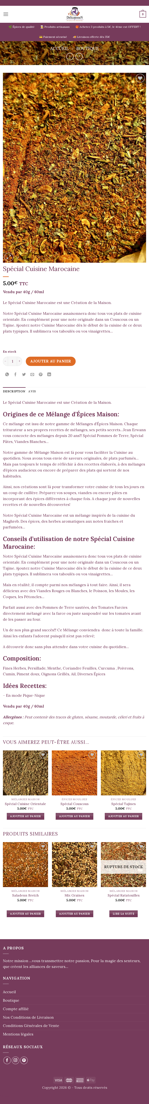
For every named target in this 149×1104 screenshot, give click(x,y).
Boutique (87, 48)
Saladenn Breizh (25, 895)
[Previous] (3, 883)
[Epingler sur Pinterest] (41, 374)
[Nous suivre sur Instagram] (15, 1060)
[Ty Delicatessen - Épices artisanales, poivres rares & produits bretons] (75, 14)
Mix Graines (74, 895)
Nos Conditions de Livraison (28, 1017)
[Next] (146, 883)
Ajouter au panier (50, 361)
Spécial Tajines (123, 804)
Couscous (118, 319)
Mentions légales (18, 1034)
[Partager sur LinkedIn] (49, 374)
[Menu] (6, 14)
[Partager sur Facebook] (15, 374)
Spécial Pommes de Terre (106, 435)
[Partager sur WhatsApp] (7, 374)
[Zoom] (8, 257)
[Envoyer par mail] (32, 374)
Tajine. (9, 325)
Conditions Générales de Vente (31, 1025)
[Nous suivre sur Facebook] (7, 1060)
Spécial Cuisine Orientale (25, 804)
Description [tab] (14, 391)
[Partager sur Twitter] (24, 374)
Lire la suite (123, 913)
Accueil (59, 48)
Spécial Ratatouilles (123, 895)
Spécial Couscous (74, 804)
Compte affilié (16, 1009)
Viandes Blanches (30, 441)
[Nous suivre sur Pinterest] (24, 1060)
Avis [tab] (32, 391)
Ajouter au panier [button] (25, 816)
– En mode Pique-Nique (24, 695)
